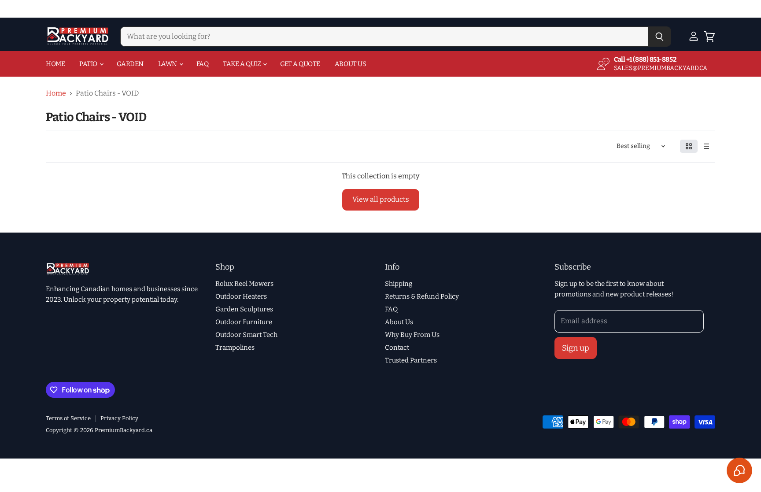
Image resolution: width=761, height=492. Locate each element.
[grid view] (689, 146)
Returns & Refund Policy (422, 296)
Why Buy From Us (412, 335)
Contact (397, 347)
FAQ (202, 64)
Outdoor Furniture (243, 322)
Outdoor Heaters (241, 296)
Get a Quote (300, 64)
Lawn (168, 64)
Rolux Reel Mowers (244, 284)
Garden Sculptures (244, 309)
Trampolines (235, 347)
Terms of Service (68, 418)
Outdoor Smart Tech (246, 335)
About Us (350, 64)
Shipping (398, 284)
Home (55, 64)
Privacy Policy (119, 418)
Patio (88, 64)
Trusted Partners (411, 360)
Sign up (575, 348)
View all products (380, 199)
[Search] (659, 36)
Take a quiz (242, 64)
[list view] (706, 146)
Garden (130, 64)
